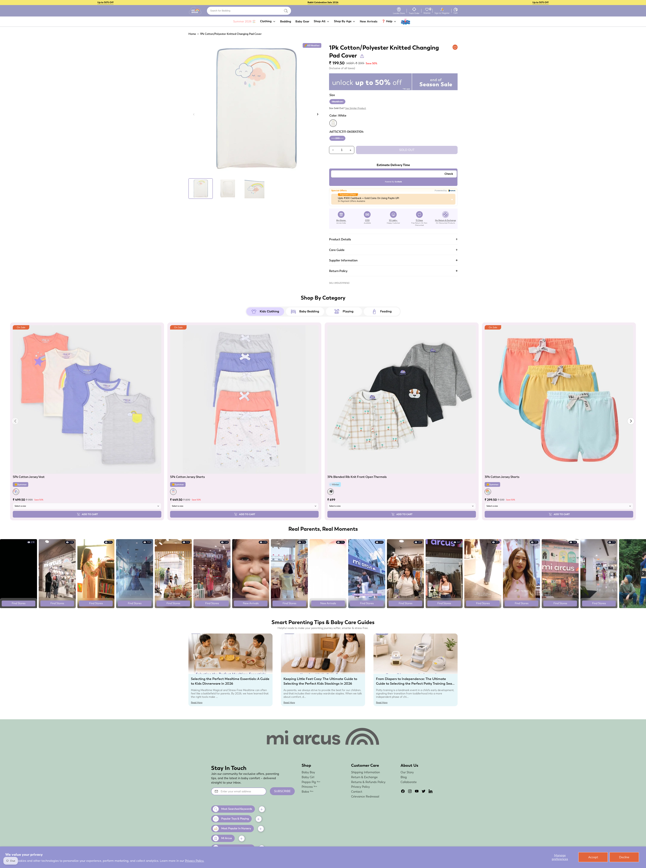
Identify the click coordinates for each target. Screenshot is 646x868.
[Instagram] (410, 791)
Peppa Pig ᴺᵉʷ (311, 782)
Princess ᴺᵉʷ (309, 787)
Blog (404, 777)
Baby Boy (308, 772)
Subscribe (282, 791)
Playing (348, 311)
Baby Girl (308, 777)
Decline (624, 857)
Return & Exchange (364, 777)
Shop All (320, 21)
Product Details (340, 239)
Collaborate (409, 782)
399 (337, 138)
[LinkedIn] (430, 791)
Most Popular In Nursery (236, 828)
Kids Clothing (269, 311)
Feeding (386, 311)
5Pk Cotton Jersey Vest (29, 477)
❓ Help (387, 21)
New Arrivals (368, 21)
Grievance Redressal (365, 796)
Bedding (285, 21)
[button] (630, 421)
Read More (196, 702)
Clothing (266, 21)
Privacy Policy (360, 787)
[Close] (286, 10)
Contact (356, 791)
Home (192, 34)
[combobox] (249, 11)
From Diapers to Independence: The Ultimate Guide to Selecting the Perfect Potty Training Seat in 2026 (414, 683)
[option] (255, 109)
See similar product (355, 108)
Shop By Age (343, 21)
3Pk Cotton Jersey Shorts (502, 477)
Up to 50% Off (105, 2)
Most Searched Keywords (236, 809)
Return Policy (338, 271)
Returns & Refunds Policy (368, 782)
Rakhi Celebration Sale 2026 (323, 2)
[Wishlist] (427, 9)
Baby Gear (302, 21)
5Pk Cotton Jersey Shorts (187, 477)
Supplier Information (343, 260)
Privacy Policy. (194, 861)
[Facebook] (403, 791)
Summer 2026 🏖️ (244, 21)
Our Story (407, 772)
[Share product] (362, 56)
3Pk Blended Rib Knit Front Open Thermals (357, 477)
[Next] (317, 114)
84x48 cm (337, 101)
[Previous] (194, 114)
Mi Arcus (226, 838)
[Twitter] (423, 791)
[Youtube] (417, 791)
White (333, 123)
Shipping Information (365, 772)
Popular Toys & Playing (235, 818)
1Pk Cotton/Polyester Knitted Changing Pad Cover (231, 34)
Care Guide (337, 250)
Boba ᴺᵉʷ (307, 791)
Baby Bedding (309, 311)
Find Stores (18, 603)
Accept (593, 857)
